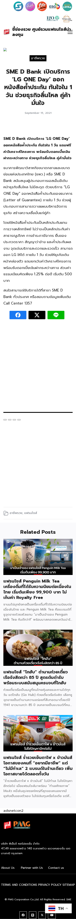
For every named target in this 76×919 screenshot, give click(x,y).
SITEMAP (68, 885)
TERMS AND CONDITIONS (19, 885)
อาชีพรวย (38, 58)
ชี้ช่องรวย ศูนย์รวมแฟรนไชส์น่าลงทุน (41, 32)
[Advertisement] (38, 368)
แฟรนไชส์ (30, 513)
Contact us (56, 868)
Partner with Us (32, 868)
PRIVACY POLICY (49, 885)
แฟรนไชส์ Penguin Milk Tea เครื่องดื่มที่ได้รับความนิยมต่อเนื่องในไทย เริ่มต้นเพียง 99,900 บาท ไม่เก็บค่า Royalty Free (37, 589)
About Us (8, 868)
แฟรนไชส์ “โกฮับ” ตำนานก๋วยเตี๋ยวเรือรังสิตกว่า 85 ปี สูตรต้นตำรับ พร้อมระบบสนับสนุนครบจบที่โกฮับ (35, 677)
